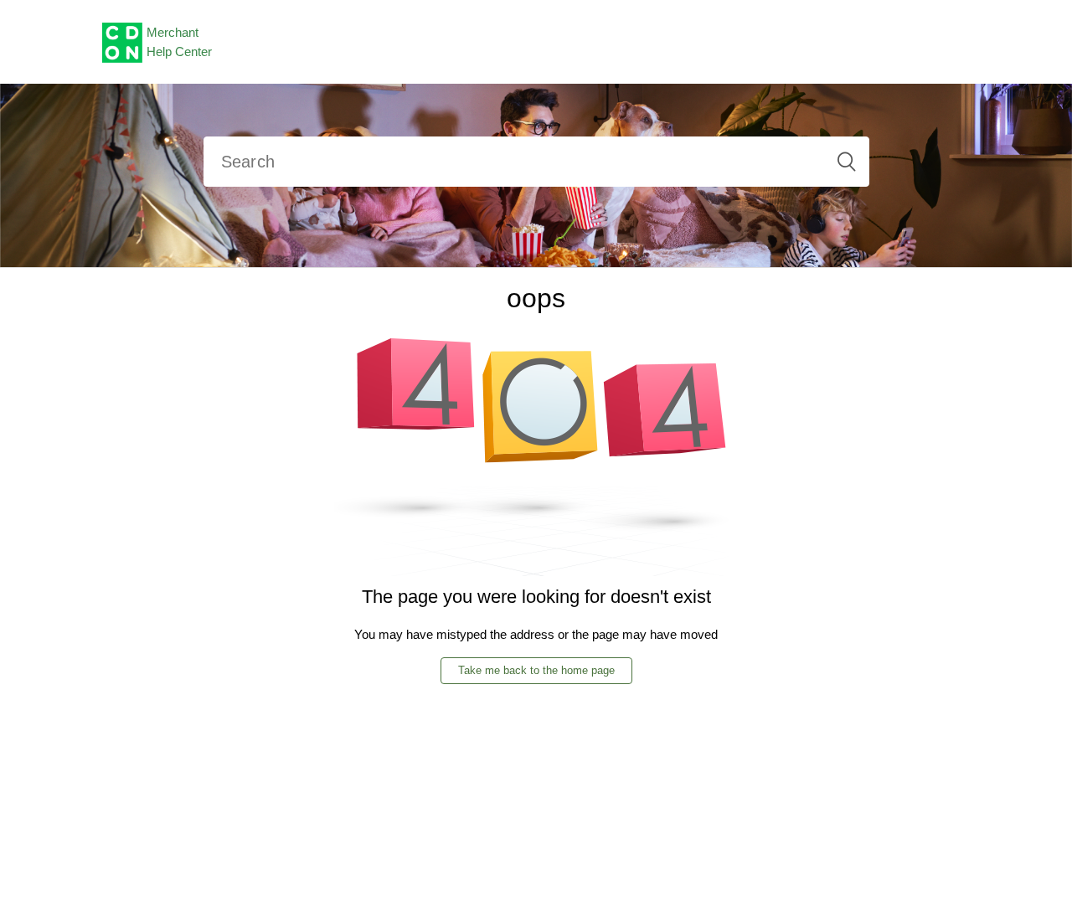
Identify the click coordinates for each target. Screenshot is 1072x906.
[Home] (122, 40)
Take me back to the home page (536, 670)
